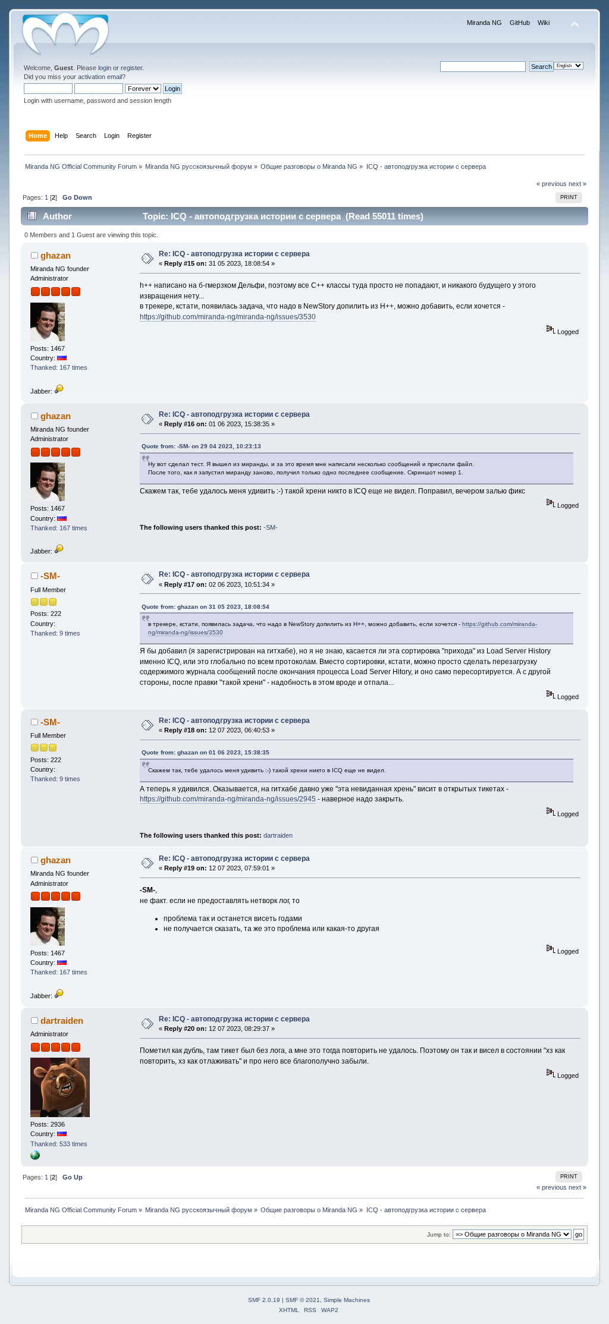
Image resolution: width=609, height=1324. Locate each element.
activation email (100, 76)
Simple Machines (347, 1300)
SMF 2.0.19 (264, 1300)
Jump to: (439, 1234)
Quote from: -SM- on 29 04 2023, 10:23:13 (201, 446)
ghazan (55, 255)
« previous (551, 183)
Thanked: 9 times (55, 633)
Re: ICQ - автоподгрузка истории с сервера (234, 254)
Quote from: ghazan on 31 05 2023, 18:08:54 (205, 606)
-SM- (270, 527)
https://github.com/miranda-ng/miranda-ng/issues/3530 (228, 317)
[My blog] (35, 1157)
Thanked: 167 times (58, 367)
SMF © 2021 (302, 1300)
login (104, 67)
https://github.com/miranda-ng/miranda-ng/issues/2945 (228, 799)
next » (577, 183)
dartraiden (278, 835)
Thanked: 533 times (58, 1143)
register (131, 67)
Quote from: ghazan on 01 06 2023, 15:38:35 (205, 752)
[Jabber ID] (59, 391)
